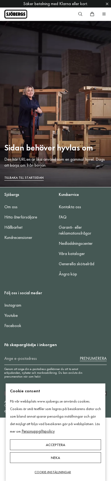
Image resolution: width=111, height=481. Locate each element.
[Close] (107, 4)
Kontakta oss (70, 207)
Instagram (12, 305)
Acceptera (55, 444)
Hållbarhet (13, 227)
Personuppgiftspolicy (38, 431)
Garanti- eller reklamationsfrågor (75, 230)
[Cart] (92, 14)
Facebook (12, 325)
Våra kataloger (72, 253)
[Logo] (15, 14)
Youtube (11, 315)
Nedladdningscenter (76, 243)
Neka (55, 457)
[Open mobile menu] (104, 14)
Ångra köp (68, 274)
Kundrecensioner (18, 237)
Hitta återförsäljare (20, 217)
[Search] (80, 14)
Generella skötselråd (76, 264)
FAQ (63, 217)
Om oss (11, 207)
